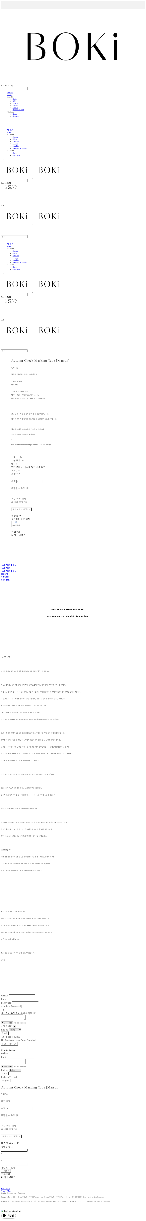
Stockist (15, 108)
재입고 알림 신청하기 (21, 509)
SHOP (9, 95)
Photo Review (12, 1036)
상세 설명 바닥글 (9, 571)
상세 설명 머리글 (9, 564)
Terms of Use (5, 1189)
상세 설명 (5, 567)
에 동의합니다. (19, 1013)
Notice (15, 99)
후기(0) (4, 574)
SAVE (5, 1033)
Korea (15, 114)
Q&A (14, 101)
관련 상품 (5, 580)
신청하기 (6, 1171)
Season (15, 105)
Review (15, 103)
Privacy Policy (6, 1191)
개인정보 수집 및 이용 (12, 1013)
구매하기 (6, 1080)
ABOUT (10, 93)
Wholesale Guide (18, 110)
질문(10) (5, 577)
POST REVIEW (9, 1043)
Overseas (16, 116)
